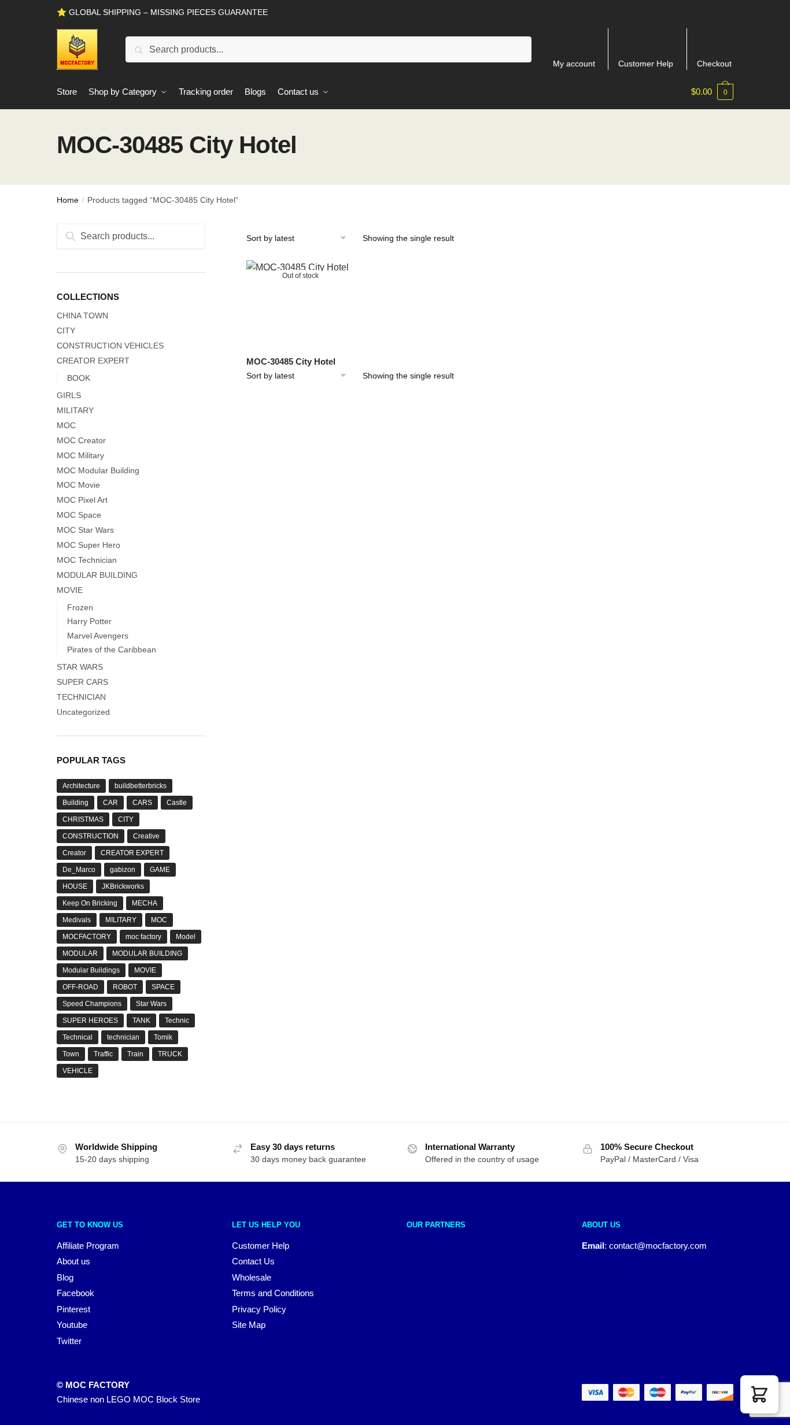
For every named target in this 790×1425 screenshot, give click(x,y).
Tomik (163, 1037)
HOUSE (74, 886)
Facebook (75, 1293)
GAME (160, 870)
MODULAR (80, 953)
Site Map (248, 1325)
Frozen (80, 607)
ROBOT (125, 987)
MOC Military (80, 455)
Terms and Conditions (273, 1293)
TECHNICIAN (81, 697)
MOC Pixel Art (82, 499)
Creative (146, 836)
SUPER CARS (82, 681)
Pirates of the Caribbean (111, 649)
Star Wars (151, 1004)
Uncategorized (83, 712)
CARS (142, 803)
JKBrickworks (123, 886)
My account (574, 63)
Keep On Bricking (89, 903)
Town (70, 1054)
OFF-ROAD (80, 987)
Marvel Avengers (97, 635)
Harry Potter (89, 621)
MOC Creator (81, 440)
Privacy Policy (259, 1309)
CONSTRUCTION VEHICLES (110, 345)
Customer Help (645, 63)
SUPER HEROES (90, 1020)
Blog (65, 1277)
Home (68, 200)
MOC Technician (87, 560)
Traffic (103, 1054)
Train (135, 1054)
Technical (77, 1037)
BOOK (78, 378)
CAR (110, 803)
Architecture (81, 786)
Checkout (714, 63)
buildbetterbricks (141, 786)
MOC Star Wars (85, 530)
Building (75, 803)
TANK (141, 1020)
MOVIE (70, 590)
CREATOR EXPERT (93, 360)
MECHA (144, 903)
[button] (759, 1394)
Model (185, 937)
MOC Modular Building (98, 470)
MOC (66, 425)
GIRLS (69, 395)
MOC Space (79, 514)
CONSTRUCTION (90, 836)
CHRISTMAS (83, 819)
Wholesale (251, 1277)
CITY (66, 330)
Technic (177, 1020)
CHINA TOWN (82, 315)
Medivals (76, 920)
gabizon (122, 870)
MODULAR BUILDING (97, 575)
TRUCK (170, 1054)
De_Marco (78, 870)
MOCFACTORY (86, 937)
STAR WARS (80, 666)
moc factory (143, 937)
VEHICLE (77, 1071)
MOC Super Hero (88, 545)
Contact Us (253, 1261)
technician (123, 1037)
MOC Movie (78, 484)
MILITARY (75, 410)
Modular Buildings (91, 970)
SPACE (163, 987)
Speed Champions (91, 1004)
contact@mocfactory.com (658, 1245)
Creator (74, 853)
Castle (177, 803)
